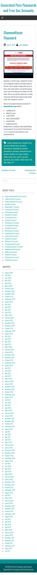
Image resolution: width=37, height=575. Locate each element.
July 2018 (7, 519)
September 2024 (10, 331)
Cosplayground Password (12, 244)
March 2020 (8, 474)
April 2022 (8, 408)
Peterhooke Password (11, 212)
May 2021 (8, 437)
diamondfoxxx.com (10, 106)
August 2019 (9, 493)
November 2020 (9, 453)
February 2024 (9, 349)
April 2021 (8, 439)
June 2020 (8, 466)
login (20, 154)
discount (6, 154)
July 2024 (8, 336)
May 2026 (8, 280)
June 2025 (8, 307)
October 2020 (9, 455)
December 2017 (9, 538)
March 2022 (8, 410)
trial (30, 159)
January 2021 (9, 447)
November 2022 (9, 389)
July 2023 (8, 368)
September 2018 (10, 514)
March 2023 (8, 378)
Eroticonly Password (11, 217)
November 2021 (9, 421)
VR (13, 162)
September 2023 (10, 363)
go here (6, 132)
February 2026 (9, 288)
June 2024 (8, 339)
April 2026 (8, 283)
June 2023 (8, 371)
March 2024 (8, 347)
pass (14, 156)
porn (12, 159)
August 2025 (9, 302)
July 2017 (7, 551)
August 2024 (9, 333)
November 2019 (9, 485)
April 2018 (8, 527)
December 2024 (10, 323)
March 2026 (8, 286)
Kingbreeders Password (12, 207)
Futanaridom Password (11, 225)
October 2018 (9, 511)
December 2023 (10, 355)
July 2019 (7, 495)
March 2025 (8, 315)
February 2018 (9, 532)
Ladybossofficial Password (13, 199)
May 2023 (8, 373)
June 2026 (8, 278)
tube (5, 162)
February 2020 (9, 477)
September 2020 (10, 458)
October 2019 (9, 487)
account (9, 142)
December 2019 (9, 482)
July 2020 (8, 463)
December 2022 (10, 386)
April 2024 (8, 344)
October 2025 (9, 296)
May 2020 (8, 469)
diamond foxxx (17, 142)
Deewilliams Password (8, 170)
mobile (6, 156)
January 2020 (9, 479)
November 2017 (9, 540)
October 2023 (9, 360)
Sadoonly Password (10, 220)
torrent (27, 159)
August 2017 (9, 548)
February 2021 (9, 445)
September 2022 (10, 394)
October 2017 (9, 543)
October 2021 (9, 424)
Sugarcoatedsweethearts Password (15, 196)
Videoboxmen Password (12, 257)
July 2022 (8, 400)
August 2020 (9, 461)
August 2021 (9, 429)
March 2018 (8, 530)
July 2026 (8, 275)
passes (19, 156)
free (17, 154)
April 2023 (8, 376)
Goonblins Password (11, 228)
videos (9, 162)
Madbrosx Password (11, 252)
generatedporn (23, 45)
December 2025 (10, 291)
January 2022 (9, 416)
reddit (22, 159)
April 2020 (8, 471)
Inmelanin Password (11, 239)
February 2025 (9, 318)
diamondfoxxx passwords (11, 151)
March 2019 (8, 498)
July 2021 (7, 431)
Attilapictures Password (12, 233)
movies (10, 156)
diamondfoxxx (8, 148)
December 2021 (9, 418)
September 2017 (10, 546)
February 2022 (9, 413)
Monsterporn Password (12, 231)
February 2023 (9, 381)
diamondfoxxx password (20, 148)
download (12, 154)
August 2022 (9, 397)
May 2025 (8, 310)
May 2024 (8, 341)
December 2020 (10, 450)
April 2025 (8, 312)
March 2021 (8, 442)
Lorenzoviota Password (12, 209)
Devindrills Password (11, 215)
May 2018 (8, 524)
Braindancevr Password (12, 223)
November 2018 (9, 508)
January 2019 (9, 503)
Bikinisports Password (11, 241)
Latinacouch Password (11, 236)
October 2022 (9, 392)
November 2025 (9, 294)
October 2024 (9, 328)
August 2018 (9, 516)
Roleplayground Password (12, 249)
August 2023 (9, 365)
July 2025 (8, 304)
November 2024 (9, 325)
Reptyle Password (10, 204)
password (25, 156)
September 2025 (10, 299)
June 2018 (8, 522)
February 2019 (9, 500)
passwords (7, 159)
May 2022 (8, 405)
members (26, 154)
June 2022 (8, 402)
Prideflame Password (11, 260)
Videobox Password (10, 254)
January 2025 (9, 320)
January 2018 (9, 535)
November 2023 (9, 357)
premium (17, 159)
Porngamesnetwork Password (14, 246)
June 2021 (8, 434)
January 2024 (9, 352)
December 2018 (9, 506)
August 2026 (9, 272)
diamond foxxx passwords (18, 145)
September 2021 (10, 426)
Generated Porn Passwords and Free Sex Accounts (18, 7)
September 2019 (10, 490)
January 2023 (9, 384)
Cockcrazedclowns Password (13, 201)
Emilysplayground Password (30, 171)
